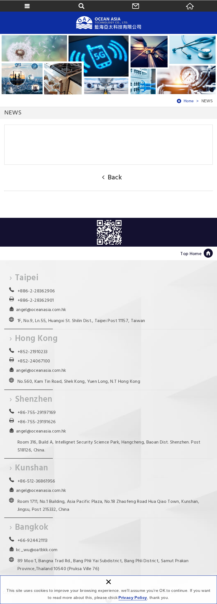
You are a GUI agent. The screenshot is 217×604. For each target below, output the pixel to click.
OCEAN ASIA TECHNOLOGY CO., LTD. (108, 22)
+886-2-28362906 (36, 291)
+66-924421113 (33, 540)
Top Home (190, 254)
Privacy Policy (132, 597)
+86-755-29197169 (37, 412)
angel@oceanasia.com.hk (41, 310)
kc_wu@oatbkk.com (37, 550)
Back (115, 177)
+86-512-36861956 (36, 481)
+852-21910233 (33, 352)
